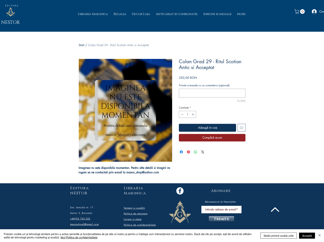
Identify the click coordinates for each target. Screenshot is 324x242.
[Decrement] (181, 114)
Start (81, 45)
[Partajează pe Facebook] (181, 152)
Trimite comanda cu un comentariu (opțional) (204, 85)
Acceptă (307, 235)
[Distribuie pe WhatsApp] (195, 152)
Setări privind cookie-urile (279, 235)
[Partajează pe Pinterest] (188, 152)
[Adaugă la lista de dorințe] (241, 128)
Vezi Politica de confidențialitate (79, 237)
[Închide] (319, 235)
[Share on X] (202, 152)
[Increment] (193, 114)
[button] (300, 11)
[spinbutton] (187, 114)
